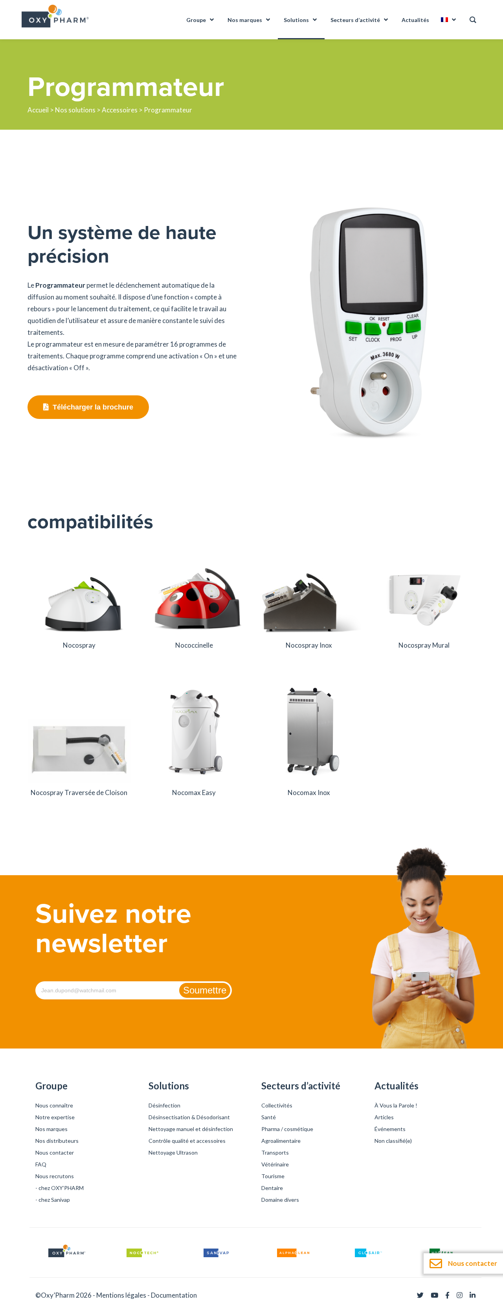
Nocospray (79, 645)
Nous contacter (54, 1152)
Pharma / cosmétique (287, 1129)
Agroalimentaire (281, 1140)
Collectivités (276, 1105)
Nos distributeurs (57, 1140)
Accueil (38, 110)
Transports (275, 1152)
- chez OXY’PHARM (59, 1187)
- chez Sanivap (52, 1199)
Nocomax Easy (194, 792)
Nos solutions (75, 110)
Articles (384, 1117)
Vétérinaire (275, 1164)
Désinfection (164, 1105)
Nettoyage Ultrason (173, 1152)
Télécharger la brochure (93, 407)
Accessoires (120, 110)
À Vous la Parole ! (395, 1105)
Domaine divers (280, 1199)
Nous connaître (54, 1105)
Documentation (174, 1295)
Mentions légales (121, 1295)
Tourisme (273, 1176)
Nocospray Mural (424, 645)
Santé (268, 1117)
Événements (390, 1129)
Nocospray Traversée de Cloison (79, 792)
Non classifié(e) (393, 1140)
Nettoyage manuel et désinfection (191, 1129)
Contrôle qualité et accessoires (187, 1140)
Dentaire (272, 1187)
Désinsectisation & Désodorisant (189, 1117)
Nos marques (51, 1129)
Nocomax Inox (309, 792)
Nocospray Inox (309, 645)
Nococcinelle (194, 645)
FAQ (40, 1164)
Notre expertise (55, 1117)
